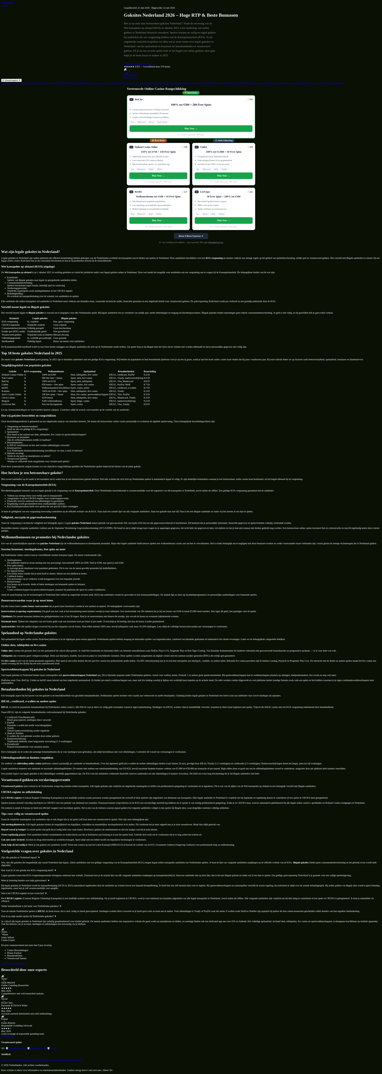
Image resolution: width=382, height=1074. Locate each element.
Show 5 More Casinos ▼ (191, 236)
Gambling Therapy (16, 1048)
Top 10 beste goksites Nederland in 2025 (59, 83)
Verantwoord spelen (73, 1060)
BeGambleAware (36, 1048)
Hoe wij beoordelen (53, 1060)
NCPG (52, 1048)
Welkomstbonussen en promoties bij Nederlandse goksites (147, 83)
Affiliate (40, 1060)
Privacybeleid (7, 1060)
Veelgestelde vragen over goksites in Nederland (320, 83)
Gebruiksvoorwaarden (25, 1060)
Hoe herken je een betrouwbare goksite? (98, 83)
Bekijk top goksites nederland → (139, 64)
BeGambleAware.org (215, 242)
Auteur (4, 5)
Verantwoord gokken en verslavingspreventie (274, 83)
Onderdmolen (7, 2)
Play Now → (191, 128)
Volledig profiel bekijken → (14, 963)
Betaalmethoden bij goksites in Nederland (232, 83)
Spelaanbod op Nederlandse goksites (193, 83)
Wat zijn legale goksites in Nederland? (19, 83)
